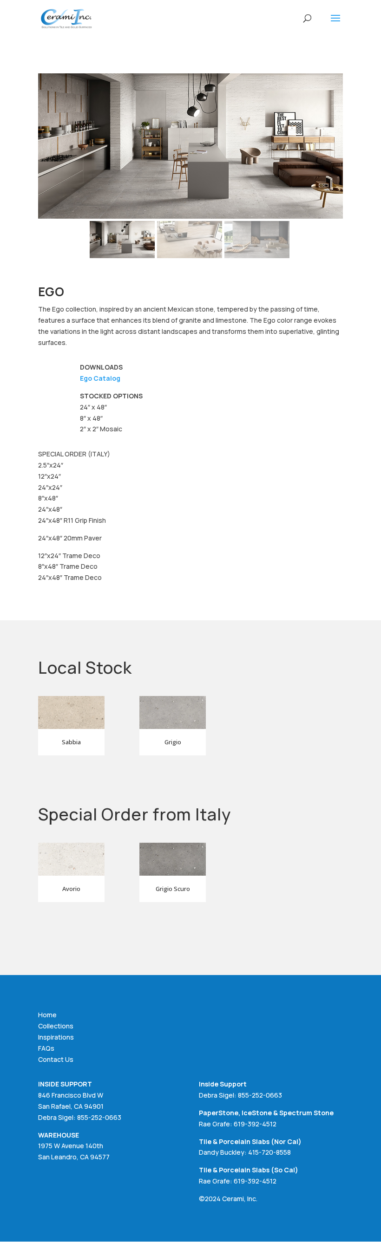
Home (47, 1014)
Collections (55, 1025)
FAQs (46, 1048)
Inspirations (56, 1037)
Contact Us (55, 1059)
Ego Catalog (100, 378)
